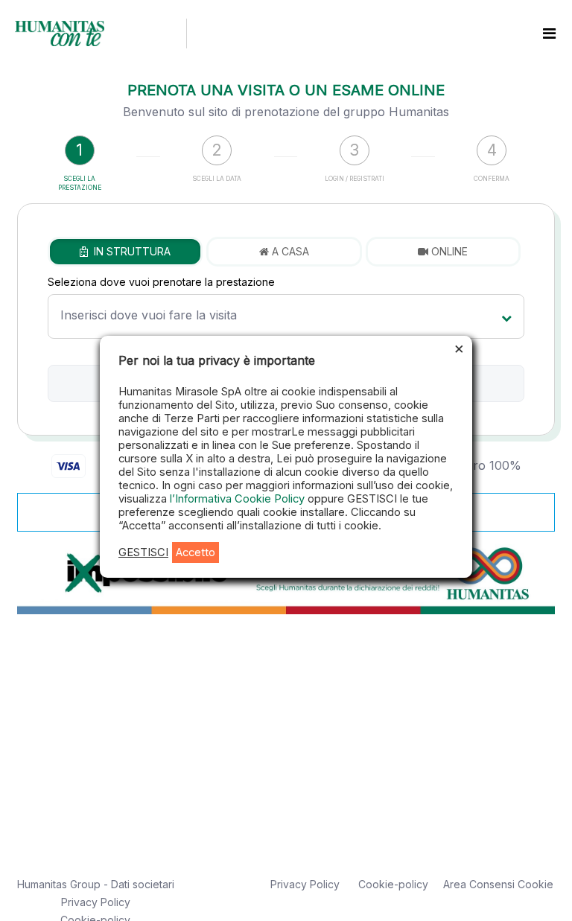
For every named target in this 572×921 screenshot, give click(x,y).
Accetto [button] (195, 552)
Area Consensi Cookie (498, 884)
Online (448, 251)
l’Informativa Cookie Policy (239, 499)
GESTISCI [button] (143, 552)
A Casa (289, 251)
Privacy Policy (95, 902)
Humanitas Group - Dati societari (95, 884)
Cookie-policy (393, 884)
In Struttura (129, 251)
